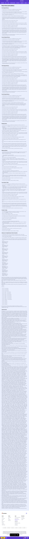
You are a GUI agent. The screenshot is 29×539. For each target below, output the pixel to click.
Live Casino (3, 518)
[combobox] (26, 513)
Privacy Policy (16, 518)
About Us (9, 520)
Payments (9, 517)
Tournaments (23, 518)
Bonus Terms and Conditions (17, 519)
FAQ (8, 518)
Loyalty (22, 519)
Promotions (22, 517)
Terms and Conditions (17, 517)
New (2, 520)
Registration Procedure (16, 521)
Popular (3, 519)
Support (9, 519)
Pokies (3, 517)
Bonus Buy (3, 521)
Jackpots (3, 523)
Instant (3, 522)
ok (17, 534)
